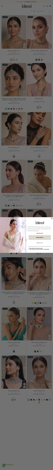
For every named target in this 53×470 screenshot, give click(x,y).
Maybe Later (40, 242)
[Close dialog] (52, 218)
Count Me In (39, 237)
